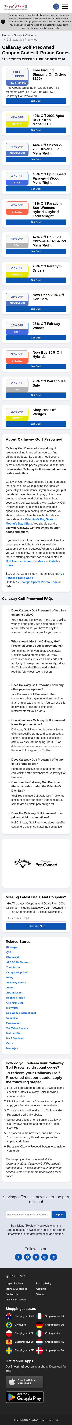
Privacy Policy (43, 1283)
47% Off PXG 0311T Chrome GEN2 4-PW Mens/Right (49, 241)
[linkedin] (36, 1257)
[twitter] (18, 1257)
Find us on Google (16, 1299)
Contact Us (12, 1294)
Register (59, 1214)
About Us (41, 1288)
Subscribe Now (36, 926)
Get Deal (36, 100)
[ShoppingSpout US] (15, 6)
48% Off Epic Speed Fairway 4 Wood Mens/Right (49, 178)
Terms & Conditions (16, 1288)
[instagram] (53, 1257)
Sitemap (40, 1294)
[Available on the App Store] (25, 1382)
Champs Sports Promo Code (38, 582)
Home (6, 35)
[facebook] (27, 1257)
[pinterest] (44, 1257)
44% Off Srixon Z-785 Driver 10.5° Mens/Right (47, 149)
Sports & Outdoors (25, 35)
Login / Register (14, 1283)
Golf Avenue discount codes (24, 561)
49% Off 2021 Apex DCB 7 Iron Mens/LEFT (48, 120)
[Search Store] (56, 6)
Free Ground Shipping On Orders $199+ (49, 74)
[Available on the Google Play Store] (25, 1396)
